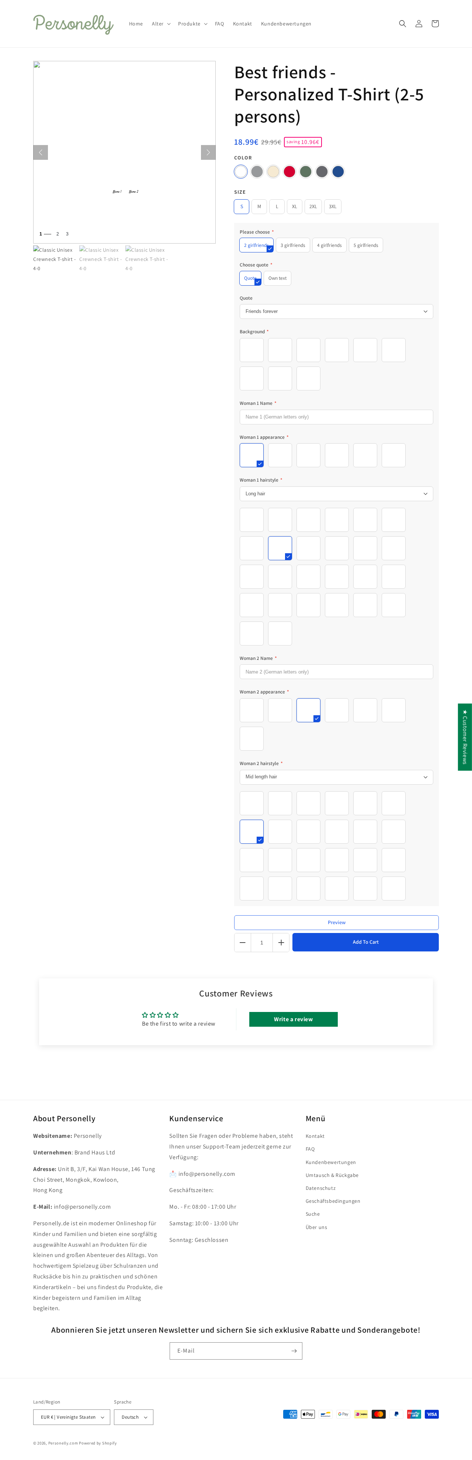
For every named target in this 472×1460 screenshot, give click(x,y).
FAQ (310, 1149)
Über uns (316, 1227)
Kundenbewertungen (331, 1162)
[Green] (305, 171)
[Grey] (257, 171)
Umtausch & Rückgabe (332, 1175)
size (240, 192)
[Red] (289, 171)
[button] (161, 23)
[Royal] (338, 171)
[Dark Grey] (322, 171)
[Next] (208, 152)
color (243, 157)
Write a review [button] (293, 1019)
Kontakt (315, 1136)
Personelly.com (63, 1443)
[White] (240, 171)
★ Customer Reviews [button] (465, 737)
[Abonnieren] (294, 1351)
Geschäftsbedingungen (333, 1201)
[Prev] (40, 152)
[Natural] (273, 171)
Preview (337, 922)
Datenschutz (321, 1188)
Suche (313, 1214)
